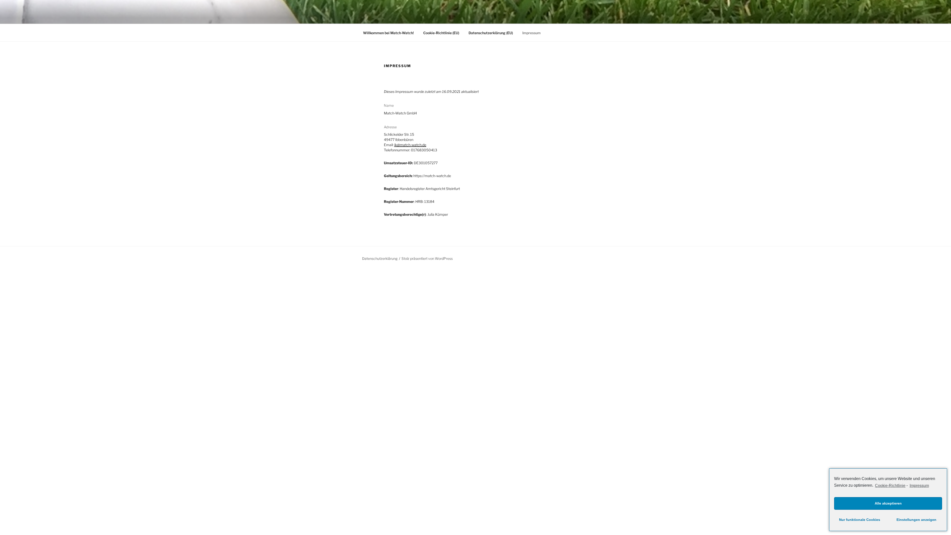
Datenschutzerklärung (379, 258)
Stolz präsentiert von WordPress (427, 258)
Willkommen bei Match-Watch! (388, 33)
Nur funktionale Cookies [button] (859, 520)
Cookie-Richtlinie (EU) (441, 33)
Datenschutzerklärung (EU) (491, 33)
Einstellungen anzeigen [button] (916, 520)
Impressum (919, 485)
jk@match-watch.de (410, 145)
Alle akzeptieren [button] (888, 503)
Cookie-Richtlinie (890, 485)
